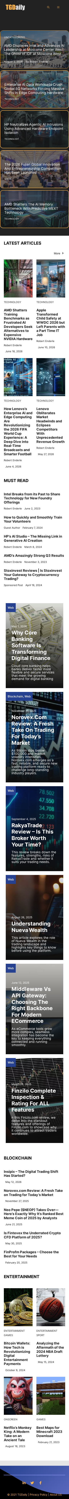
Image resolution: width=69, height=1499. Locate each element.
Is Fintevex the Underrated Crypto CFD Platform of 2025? (32, 1235)
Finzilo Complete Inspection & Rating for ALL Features (34, 1100)
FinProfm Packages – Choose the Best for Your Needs (31, 1254)
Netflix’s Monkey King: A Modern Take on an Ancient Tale (18, 1434)
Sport (40, 1335)
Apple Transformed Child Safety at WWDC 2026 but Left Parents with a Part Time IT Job (50, 322)
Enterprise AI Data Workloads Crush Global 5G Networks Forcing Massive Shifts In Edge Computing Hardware (34, 88)
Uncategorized (14, 37)
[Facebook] (40, 1483)
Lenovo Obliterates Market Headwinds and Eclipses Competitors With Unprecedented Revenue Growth (50, 425)
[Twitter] (32, 1483)
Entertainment (14, 1330)
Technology (12, 302)
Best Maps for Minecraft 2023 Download (49, 1432)
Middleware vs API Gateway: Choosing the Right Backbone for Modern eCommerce (32, 1005)
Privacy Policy (38, 1494)
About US (56, 1494)
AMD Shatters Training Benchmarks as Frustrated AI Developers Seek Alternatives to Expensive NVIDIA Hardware (18, 324)
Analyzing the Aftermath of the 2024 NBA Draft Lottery (50, 1349)
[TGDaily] (15, 7)
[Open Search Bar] (48, 7)
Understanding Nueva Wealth (31, 926)
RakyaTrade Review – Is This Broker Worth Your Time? (32, 835)
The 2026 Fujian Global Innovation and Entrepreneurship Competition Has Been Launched (32, 168)
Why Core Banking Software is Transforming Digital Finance (31, 645)
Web (11, 607)
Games (8, 1335)
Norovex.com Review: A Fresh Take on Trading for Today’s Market (33, 730)
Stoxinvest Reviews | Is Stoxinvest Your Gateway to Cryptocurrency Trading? (33, 575)
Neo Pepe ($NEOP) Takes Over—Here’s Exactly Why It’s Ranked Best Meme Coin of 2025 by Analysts (33, 1214)
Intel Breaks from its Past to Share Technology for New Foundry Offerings (32, 498)
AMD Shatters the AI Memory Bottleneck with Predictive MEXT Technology (31, 208)
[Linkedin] (24, 1483)
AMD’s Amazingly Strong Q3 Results (34, 556)
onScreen (10, 1419)
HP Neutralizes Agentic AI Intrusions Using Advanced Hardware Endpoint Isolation (33, 128)
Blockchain (15, 696)
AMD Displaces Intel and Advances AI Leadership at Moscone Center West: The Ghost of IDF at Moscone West (34, 50)
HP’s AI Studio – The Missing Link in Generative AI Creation (33, 538)
